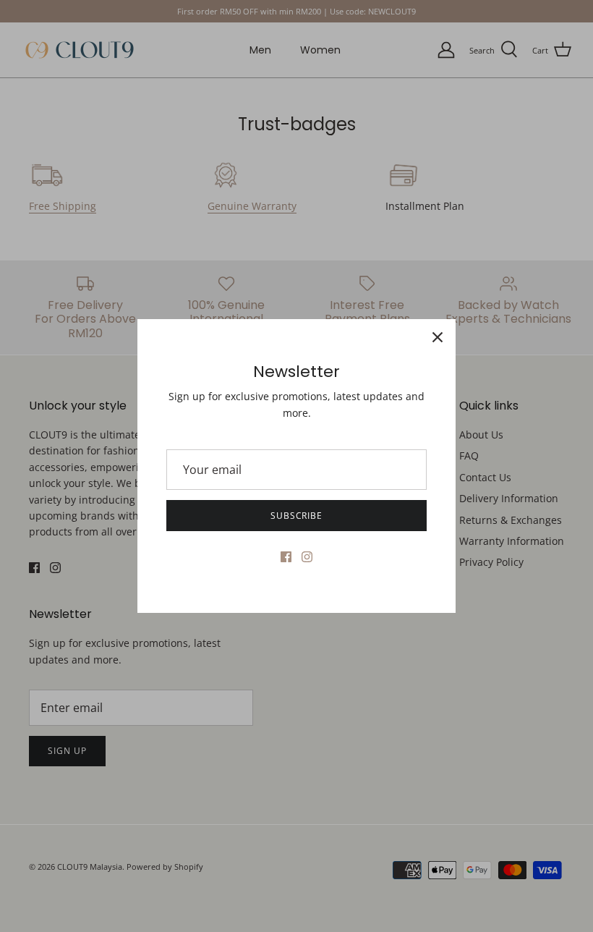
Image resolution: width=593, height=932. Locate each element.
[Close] (437, 337)
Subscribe (296, 515)
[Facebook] (286, 556)
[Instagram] (307, 556)
